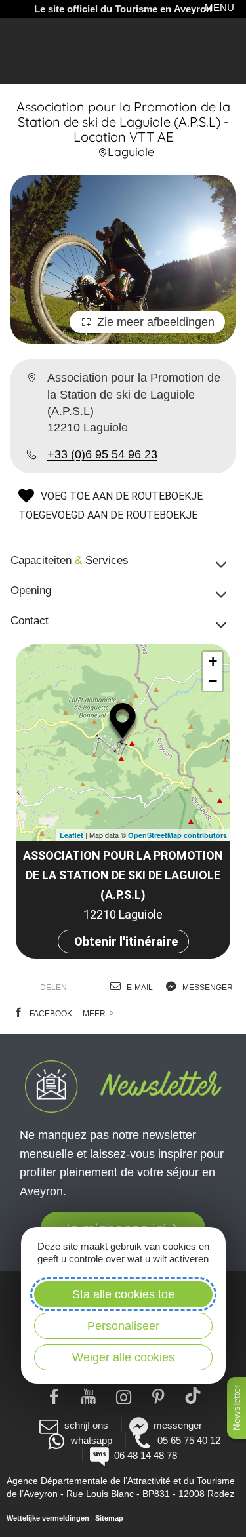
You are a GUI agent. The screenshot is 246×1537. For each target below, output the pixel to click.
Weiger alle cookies (123, 1357)
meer (95, 1013)
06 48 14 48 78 (145, 1455)
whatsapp (91, 1440)
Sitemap (109, 1518)
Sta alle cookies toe (123, 1294)
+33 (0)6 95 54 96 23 (102, 454)
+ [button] (213, 661)
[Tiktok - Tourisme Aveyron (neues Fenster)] (192, 1395)
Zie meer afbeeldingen (156, 322)
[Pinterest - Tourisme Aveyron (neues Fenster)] (158, 1395)
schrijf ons (86, 1425)
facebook (50, 1013)
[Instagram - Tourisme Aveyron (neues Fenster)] (123, 1395)
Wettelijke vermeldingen (48, 1518)
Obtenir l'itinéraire (126, 941)
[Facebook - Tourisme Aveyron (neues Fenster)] (53, 1395)
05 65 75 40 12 (188, 1440)
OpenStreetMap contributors (177, 835)
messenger (206, 987)
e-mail (139, 987)
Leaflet (71, 835)
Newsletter (236, 1408)
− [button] (213, 681)
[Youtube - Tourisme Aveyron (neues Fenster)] (88, 1395)
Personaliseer (123, 1325)
